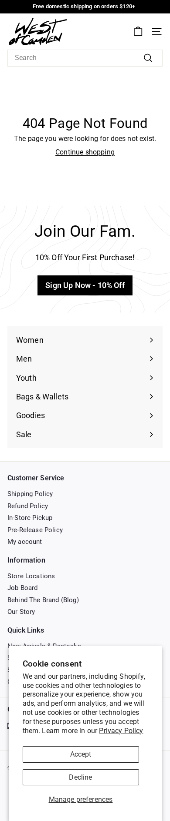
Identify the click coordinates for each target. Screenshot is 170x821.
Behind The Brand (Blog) (43, 600)
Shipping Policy (30, 494)
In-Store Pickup (29, 518)
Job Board (22, 588)
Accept (81, 754)
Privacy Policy (121, 731)
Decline (80, 777)
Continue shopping (85, 152)
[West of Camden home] (37, 31)
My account (24, 542)
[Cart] (138, 31)
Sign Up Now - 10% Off (84, 285)
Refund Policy (27, 506)
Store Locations (31, 576)
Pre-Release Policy (35, 530)
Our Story (21, 612)
